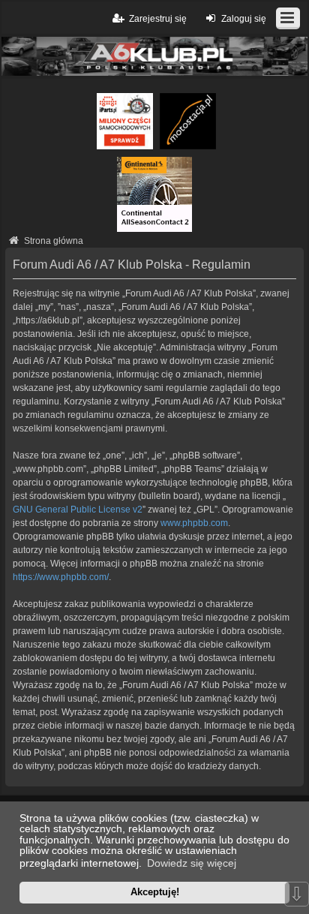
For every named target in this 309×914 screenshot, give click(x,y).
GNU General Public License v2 (77, 509)
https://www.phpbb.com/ (61, 577)
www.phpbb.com (194, 523)
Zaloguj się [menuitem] (243, 19)
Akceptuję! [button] (154, 891)
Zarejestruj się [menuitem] (158, 19)
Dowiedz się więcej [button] (191, 863)
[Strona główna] (154, 56)
